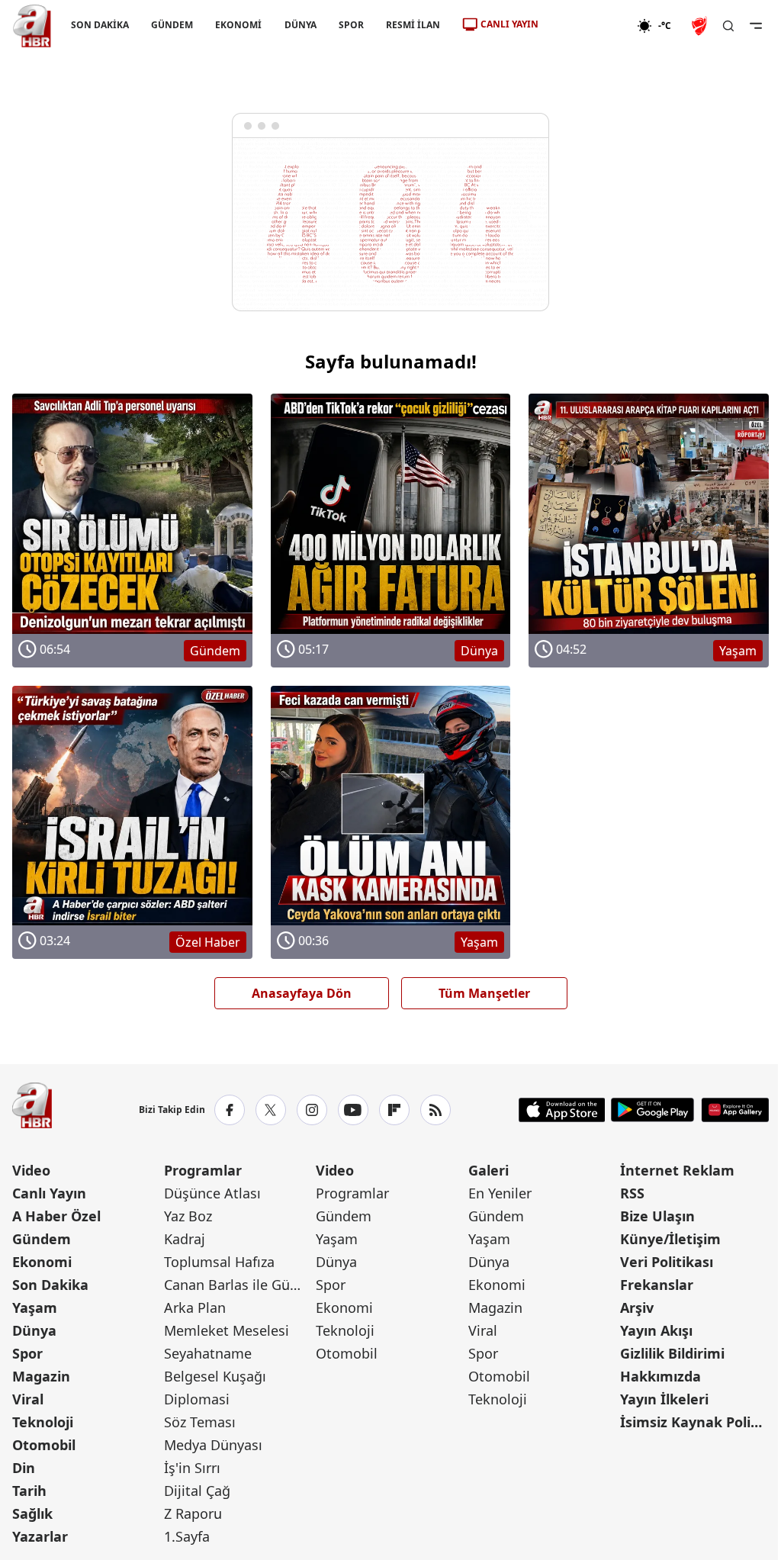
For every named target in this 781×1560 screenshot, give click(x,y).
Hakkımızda (660, 1376)
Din (23, 1468)
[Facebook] (229, 1110)
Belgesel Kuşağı (215, 1376)
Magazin (41, 1376)
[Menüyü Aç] (756, 26)
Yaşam (34, 1307)
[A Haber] (32, 26)
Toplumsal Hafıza (219, 1262)
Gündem (41, 1239)
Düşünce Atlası (212, 1193)
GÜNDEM (172, 24)
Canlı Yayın (49, 1193)
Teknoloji (42, 1422)
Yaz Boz (188, 1216)
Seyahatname (208, 1353)
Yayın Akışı (656, 1330)
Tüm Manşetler (484, 993)
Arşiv (637, 1307)
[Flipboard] (394, 1110)
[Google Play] (652, 1110)
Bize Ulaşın (657, 1216)
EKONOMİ (238, 24)
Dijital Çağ (197, 1490)
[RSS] (435, 1110)
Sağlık (32, 1513)
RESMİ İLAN (413, 24)
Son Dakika (50, 1284)
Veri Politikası (666, 1262)
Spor (27, 1353)
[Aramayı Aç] (728, 26)
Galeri (488, 1170)
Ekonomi (42, 1262)
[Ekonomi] (588, 26)
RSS (632, 1193)
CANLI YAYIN (509, 24)
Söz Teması (200, 1422)
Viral (27, 1399)
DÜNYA (300, 24)
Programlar (203, 1170)
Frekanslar (656, 1284)
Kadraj (184, 1239)
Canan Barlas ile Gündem (238, 1284)
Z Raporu (193, 1513)
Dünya (34, 1330)
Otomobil (44, 1445)
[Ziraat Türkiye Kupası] (701, 26)
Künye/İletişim (670, 1239)
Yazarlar (40, 1536)
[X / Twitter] (271, 1110)
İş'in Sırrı (192, 1468)
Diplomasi (197, 1399)
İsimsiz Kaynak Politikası (694, 1422)
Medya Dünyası (213, 1445)
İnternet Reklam (677, 1170)
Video (31, 1170)
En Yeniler (500, 1193)
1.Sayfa (187, 1536)
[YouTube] (353, 1110)
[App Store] (562, 1110)
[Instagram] (312, 1110)
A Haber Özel (56, 1216)
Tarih (29, 1490)
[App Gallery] (735, 1110)
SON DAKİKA (100, 24)
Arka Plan (195, 1307)
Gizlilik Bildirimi (672, 1353)
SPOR (351, 24)
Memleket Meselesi (226, 1330)
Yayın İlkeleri (664, 1399)
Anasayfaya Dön (302, 993)
